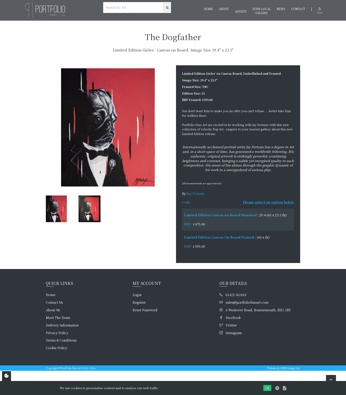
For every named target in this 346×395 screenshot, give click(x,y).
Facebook (233, 317)
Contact (298, 9)
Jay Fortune (196, 193)
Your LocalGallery (261, 11)
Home (208, 9)
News (281, 9)
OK (267, 388)
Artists (240, 11)
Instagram (234, 333)
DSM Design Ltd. (290, 368)
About (224, 9)
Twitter (231, 325)
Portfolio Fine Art (71, 368)
